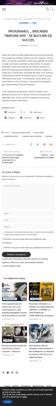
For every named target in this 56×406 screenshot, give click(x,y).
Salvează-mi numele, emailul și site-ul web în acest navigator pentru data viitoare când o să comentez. (29, 233)
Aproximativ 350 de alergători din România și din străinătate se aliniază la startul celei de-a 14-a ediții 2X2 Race (41, 351)
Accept (7, 402)
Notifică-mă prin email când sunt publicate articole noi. (28, 247)
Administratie (10, 299)
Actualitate (24, 23)
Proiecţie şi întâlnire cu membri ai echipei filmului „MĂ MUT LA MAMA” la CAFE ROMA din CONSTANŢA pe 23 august (41, 310)
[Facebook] (31, 144)
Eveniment (36, 299)
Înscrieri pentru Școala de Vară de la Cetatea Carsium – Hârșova (14, 348)
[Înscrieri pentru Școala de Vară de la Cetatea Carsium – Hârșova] (14, 333)
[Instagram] (17, 372)
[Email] (50, 144)
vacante (49, 136)
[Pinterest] (44, 144)
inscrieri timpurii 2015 (21, 133)
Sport (34, 340)
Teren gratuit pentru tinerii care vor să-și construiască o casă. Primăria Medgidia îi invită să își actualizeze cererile (14, 310)
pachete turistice (11, 136)
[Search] (51, 9)
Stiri (34, 23)
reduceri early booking (32, 136)
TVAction (24, 45)
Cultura (7, 340)
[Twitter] (37, 144)
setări (24, 397)
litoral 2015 (39, 133)
